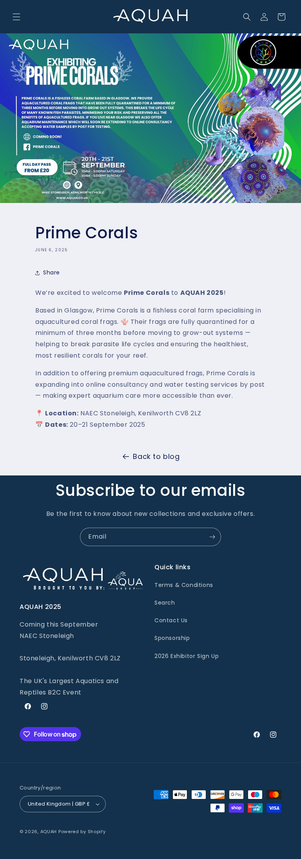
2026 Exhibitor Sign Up (186, 656)
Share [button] (51, 272)
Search (164, 603)
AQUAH (48, 831)
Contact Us (171, 620)
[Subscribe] (212, 537)
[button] (16, 17)
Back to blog (156, 456)
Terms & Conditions (183, 585)
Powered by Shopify (82, 831)
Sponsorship (172, 638)
